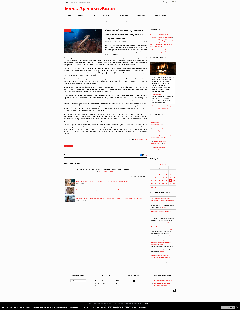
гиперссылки (148, 303)
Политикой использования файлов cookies (129, 307)
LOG (165, 124)
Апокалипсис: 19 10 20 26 (158, 35)
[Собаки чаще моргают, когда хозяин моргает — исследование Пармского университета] (70, 185)
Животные (82, 21)
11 (159, 177)
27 (166, 184)
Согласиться (228, 307)
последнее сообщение (156, 124)
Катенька (166, 131)
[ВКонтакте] (141, 155)
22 (174, 181)
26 (163, 184)
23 (152, 184)
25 (159, 184)
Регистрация (103, 171)
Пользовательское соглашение (162, 283)
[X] (143, 155)
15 (174, 177)
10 (155, 177)
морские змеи (68, 146)
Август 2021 (163, 164)
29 (174, 184)
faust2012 (164, 207)
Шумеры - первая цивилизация (160, 37)
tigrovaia (168, 235)
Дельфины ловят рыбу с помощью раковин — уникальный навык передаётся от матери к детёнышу (109, 198)
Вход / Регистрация (71, 2)
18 (159, 181)
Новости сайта (72, 21)
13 (166, 177)
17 (155, 181)
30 (152, 187)
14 (170, 177)
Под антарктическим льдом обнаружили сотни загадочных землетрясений (160, 51)
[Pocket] (146, 155)
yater (165, 137)
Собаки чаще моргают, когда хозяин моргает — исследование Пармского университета (104, 181)
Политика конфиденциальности (162, 285)
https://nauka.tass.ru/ (141, 139)
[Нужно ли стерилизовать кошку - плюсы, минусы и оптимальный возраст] (70, 194)
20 (166, 181)
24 (155, 184)
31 (155, 187)
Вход (111, 171)
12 (163, 177)
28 (170, 184)
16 (152, 181)
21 (170, 181)
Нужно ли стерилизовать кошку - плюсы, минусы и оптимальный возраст (100, 190)
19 (163, 181)
